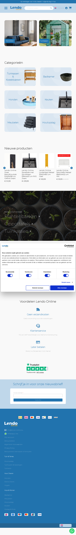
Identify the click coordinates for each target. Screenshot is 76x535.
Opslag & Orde (9, 509)
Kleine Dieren (9, 482)
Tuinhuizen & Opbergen (13, 465)
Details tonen (66, 282)
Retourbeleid (9, 441)
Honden (7, 478)
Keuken (7, 506)
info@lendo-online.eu (15, 430)
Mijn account (9, 437)
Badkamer (8, 495)
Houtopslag (8, 461)
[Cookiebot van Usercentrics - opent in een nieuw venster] (66, 246)
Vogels (6, 485)
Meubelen (8, 499)
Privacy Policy (9, 448)
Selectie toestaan (37, 288)
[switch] (28, 275)
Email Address (18, 393)
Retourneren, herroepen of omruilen (18, 451)
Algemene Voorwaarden (13, 444)
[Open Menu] (5, 8)
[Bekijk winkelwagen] (70, 8)
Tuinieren (7, 468)
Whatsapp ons (12, 434)
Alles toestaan (62, 288)
